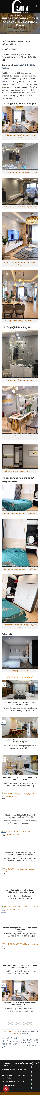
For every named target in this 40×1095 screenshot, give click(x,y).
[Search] (36, 6)
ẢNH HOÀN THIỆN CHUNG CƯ (20, 15)
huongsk (28, 31)
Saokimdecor (7, 81)
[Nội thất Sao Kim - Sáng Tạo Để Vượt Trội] (20, 6)
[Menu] (4, 6)
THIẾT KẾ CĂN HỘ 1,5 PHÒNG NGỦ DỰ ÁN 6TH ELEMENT (29, 1043)
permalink (24, 1034)
